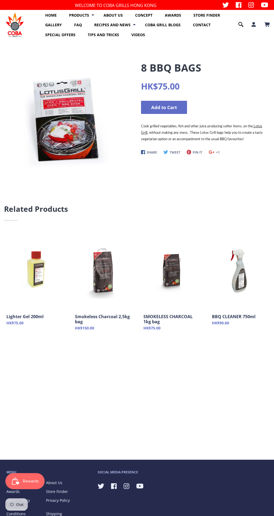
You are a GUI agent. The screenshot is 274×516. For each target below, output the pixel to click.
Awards (13, 491)
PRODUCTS (79, 15)
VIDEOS (138, 34)
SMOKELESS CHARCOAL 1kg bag (168, 319)
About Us (54, 482)
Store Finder (57, 491)
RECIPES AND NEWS (112, 24)
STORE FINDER (206, 15)
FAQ (78, 24)
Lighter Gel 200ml (25, 316)
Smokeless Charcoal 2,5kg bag (102, 319)
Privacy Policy (58, 500)
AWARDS (173, 15)
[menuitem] (51, 15)
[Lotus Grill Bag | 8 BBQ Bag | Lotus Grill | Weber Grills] (66, 119)
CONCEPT (144, 15)
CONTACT (202, 24)
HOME (51, 15)
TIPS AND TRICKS (103, 34)
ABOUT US (113, 15)
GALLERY (53, 24)
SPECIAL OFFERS (60, 34)
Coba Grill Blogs (163, 24)
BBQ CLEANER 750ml (234, 316)
